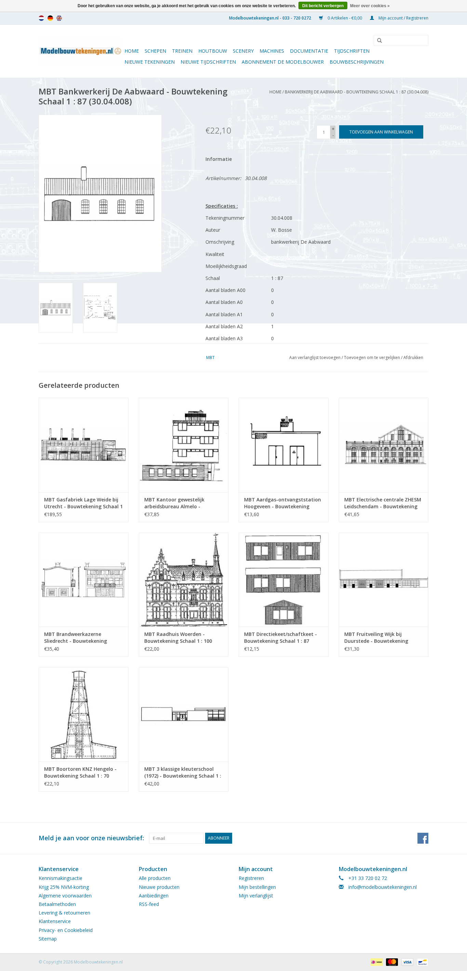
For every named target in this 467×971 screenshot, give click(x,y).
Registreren (251, 878)
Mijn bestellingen (257, 887)
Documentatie (309, 51)
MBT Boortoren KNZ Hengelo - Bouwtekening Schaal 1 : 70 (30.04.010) (80, 772)
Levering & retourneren (64, 912)
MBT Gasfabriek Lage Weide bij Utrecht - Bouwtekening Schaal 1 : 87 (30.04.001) (83, 503)
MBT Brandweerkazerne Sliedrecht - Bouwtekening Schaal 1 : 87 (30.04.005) (75, 637)
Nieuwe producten (159, 887)
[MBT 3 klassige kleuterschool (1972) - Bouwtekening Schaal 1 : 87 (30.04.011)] (184, 714)
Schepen (155, 51)
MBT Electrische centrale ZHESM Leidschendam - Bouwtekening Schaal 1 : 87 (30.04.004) (382, 503)
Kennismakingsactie (60, 878)
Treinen (182, 51)
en (59, 18)
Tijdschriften (352, 51)
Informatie (218, 159)
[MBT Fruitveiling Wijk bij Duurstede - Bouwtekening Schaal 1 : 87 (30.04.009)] (384, 580)
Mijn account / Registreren (402, 18)
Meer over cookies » (370, 5)
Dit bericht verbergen (323, 5)
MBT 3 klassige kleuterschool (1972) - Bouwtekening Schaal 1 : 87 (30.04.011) (182, 772)
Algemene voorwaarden (65, 895)
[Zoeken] (377, 41)
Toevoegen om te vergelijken (372, 357)
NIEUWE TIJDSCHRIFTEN (208, 62)
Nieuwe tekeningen (149, 62)
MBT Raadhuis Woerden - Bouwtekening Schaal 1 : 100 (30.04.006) (178, 637)
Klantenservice (55, 921)
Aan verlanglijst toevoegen (315, 357)
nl (41, 18)
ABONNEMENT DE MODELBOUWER (283, 62)
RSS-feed (149, 904)
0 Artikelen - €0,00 (344, 18)
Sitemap (48, 938)
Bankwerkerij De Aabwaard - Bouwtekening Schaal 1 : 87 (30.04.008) (356, 92)
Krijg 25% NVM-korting (64, 887)
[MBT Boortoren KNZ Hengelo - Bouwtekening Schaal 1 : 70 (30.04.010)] (84, 714)
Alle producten (155, 878)
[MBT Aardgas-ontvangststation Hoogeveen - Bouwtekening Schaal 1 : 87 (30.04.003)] (284, 445)
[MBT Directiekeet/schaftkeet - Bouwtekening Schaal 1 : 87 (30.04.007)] (284, 580)
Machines (271, 51)
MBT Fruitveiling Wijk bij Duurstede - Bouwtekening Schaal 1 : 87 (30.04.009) (376, 637)
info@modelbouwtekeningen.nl (382, 887)
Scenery (243, 51)
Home (131, 51)
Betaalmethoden (57, 904)
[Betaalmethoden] (375, 961)
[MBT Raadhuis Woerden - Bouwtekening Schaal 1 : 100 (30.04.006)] (184, 580)
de (50, 18)
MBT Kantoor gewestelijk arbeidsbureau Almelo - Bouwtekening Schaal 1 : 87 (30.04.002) (176, 503)
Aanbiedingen (154, 895)
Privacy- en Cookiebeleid (66, 930)
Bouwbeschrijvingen (357, 62)
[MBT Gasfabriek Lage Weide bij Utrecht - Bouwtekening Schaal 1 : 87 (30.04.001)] (84, 445)
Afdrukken (413, 357)
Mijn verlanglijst (256, 895)
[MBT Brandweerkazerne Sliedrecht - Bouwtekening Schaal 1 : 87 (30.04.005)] (84, 580)
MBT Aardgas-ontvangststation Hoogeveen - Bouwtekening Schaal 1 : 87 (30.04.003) (282, 503)
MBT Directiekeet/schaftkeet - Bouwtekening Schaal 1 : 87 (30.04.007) (280, 637)
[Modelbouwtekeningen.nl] (80, 51)
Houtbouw (212, 51)
